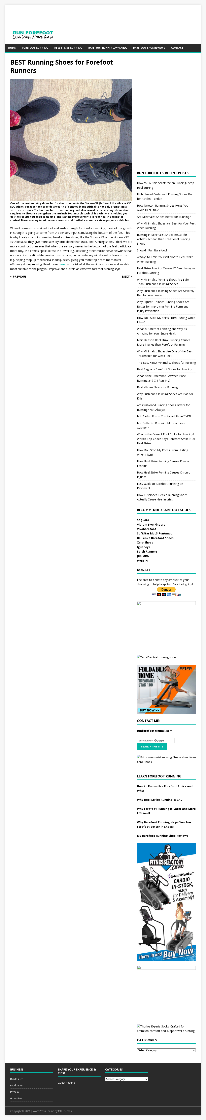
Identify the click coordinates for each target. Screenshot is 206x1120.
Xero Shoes (145, 542)
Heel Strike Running (68, 47)
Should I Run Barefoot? (152, 250)
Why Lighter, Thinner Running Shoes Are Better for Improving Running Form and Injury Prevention (163, 306)
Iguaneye (143, 547)
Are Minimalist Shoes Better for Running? (164, 217)
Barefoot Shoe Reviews (149, 47)
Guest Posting (66, 1082)
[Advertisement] (127, 14)
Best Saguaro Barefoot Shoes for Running (164, 369)
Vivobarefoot (146, 529)
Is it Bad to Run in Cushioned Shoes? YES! (164, 416)
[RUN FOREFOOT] (37, 41)
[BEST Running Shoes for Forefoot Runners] (71, 198)
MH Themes (65, 1111)
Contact (177, 47)
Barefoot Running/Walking (107, 47)
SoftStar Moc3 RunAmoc (154, 533)
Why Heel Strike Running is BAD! (160, 800)
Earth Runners (147, 551)
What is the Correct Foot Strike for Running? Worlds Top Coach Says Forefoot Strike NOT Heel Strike (166, 438)
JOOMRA (143, 556)
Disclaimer (16, 1085)
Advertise (16, 1098)
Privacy (14, 1091)
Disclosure (16, 1079)
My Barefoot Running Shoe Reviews (162, 836)
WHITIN (142, 560)
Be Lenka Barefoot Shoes (155, 538)
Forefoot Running (35, 47)
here (62, 264)
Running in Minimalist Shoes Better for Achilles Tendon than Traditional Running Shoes (163, 239)
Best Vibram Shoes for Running (157, 387)
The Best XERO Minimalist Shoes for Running (166, 362)
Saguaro (143, 520)
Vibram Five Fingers (151, 524)
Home (12, 47)
